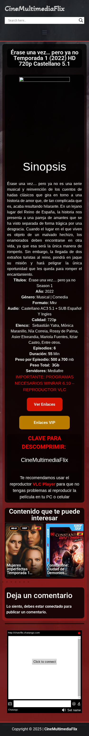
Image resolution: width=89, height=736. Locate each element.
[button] (44, 32)
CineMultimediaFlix (35, 8)
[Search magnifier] (81, 20)
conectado (54, 606)
